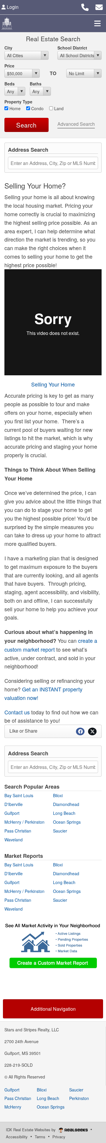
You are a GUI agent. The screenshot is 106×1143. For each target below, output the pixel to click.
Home (14, 108)
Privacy (58, 1136)
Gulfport (11, 813)
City (8, 48)
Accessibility (17, 1136)
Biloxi (58, 795)
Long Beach (64, 813)
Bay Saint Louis (18, 795)
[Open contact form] (99, 6)
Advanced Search (76, 123)
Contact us (17, 712)
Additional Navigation (53, 1008)
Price (9, 66)
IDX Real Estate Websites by (31, 1129)
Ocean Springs (67, 822)
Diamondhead (66, 804)
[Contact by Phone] (85, 6)
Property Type (18, 102)
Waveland (13, 840)
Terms (40, 1136)
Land (58, 108)
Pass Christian (17, 831)
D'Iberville (13, 804)
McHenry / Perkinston (24, 822)
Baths (36, 84)
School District (72, 48)
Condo (37, 108)
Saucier (60, 831)
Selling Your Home (53, 384)
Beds (9, 84)
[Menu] (97, 23)
